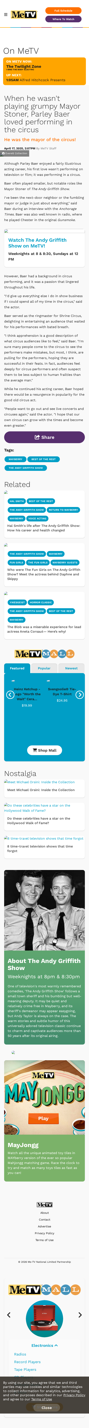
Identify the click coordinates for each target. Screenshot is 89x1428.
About (44, 1212)
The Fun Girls (38, 562)
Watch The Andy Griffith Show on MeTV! (37, 243)
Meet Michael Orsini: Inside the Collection (41, 790)
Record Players (27, 1362)
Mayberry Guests (65, 562)
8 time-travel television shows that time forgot (40, 848)
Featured (17, 668)
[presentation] (10, 695)
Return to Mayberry (63, 509)
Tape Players (25, 1369)
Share (47, 437)
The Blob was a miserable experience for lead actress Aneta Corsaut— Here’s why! (44, 629)
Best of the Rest (61, 611)
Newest (71, 668)
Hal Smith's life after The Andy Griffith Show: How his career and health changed (43, 528)
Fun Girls (16, 562)
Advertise (44, 1226)
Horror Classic (41, 602)
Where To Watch (63, 19)
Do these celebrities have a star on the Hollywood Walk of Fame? (38, 820)
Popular (44, 668)
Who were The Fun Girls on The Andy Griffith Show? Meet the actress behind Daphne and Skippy (43, 574)
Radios (20, 1354)
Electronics (42, 1345)
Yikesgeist (17, 602)
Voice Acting (37, 518)
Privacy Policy (44, 1233)
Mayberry (15, 459)
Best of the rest (43, 459)
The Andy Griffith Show (26, 467)
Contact (44, 1219)
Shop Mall (47, 750)
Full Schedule (63, 10)
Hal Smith (17, 501)
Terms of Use (44, 1240)
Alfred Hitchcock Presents (42, 80)
